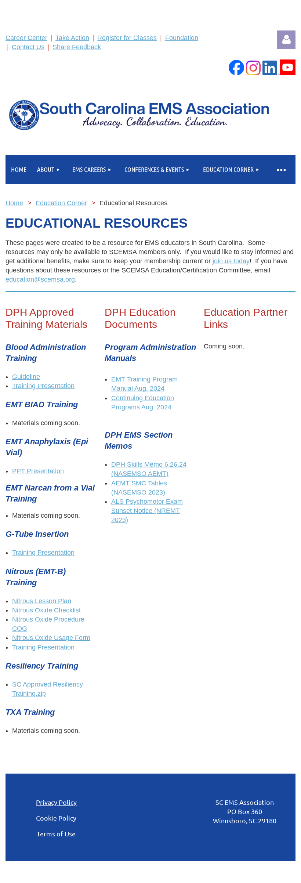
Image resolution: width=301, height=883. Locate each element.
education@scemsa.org (40, 279)
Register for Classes (127, 37)
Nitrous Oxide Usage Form (51, 637)
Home (14, 203)
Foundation (181, 37)
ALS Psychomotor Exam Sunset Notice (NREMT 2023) (147, 511)
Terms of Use (56, 833)
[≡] (280, 169)
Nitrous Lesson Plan (41, 601)
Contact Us (28, 47)
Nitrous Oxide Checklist (46, 610)
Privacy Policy (56, 802)
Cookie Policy (56, 818)
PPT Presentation (38, 471)
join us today (231, 261)
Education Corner (61, 203)
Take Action (72, 37)
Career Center (26, 37)
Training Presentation (43, 386)
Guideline (26, 376)
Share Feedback (76, 47)
